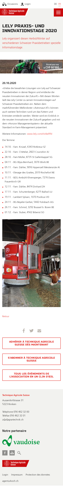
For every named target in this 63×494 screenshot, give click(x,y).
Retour (5, 316)
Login (28, 4)
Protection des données (38, 475)
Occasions (12, 4)
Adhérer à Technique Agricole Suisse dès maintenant (31, 343)
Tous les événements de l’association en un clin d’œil (31, 375)
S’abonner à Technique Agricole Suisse (31, 359)
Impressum (16, 475)
